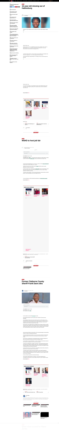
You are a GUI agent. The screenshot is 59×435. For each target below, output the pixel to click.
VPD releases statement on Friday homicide (13, 41)
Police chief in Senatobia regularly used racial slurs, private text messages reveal (14, 26)
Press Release (26, 15)
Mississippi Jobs (25, 254)
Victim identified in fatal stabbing (13, 32)
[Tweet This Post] (13, 6)
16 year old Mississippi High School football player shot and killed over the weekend (14, 35)
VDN (29, 157)
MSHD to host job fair (13, 9)
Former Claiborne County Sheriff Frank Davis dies (13, 12)
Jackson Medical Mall (46, 163)
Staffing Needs (36, 254)
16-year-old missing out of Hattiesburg (14, 5)
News (10, 3)
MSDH (37, 166)
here (28, 92)
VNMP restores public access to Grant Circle (14, 38)
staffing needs (32, 158)
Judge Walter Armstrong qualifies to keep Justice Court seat (14, 59)
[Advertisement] (29, 429)
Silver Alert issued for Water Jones (14, 14)
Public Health (31, 254)
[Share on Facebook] (11, 6)
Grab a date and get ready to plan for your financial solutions (14, 56)
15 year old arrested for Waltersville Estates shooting (14, 20)
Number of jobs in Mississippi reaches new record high (14, 29)
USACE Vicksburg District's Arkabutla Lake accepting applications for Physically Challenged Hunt (13, 49)
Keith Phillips (27, 395)
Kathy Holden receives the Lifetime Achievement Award (14, 43)
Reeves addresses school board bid (13, 62)
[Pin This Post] (16, 6)
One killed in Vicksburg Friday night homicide (14, 46)
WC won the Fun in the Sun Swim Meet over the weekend (37, 196)
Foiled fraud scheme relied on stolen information (14, 23)
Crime (10, 33)
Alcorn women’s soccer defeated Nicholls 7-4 (13, 17)
